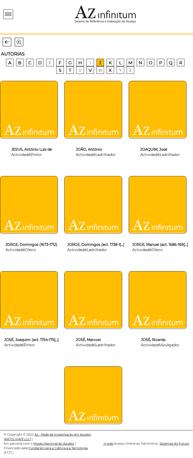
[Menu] (8, 14)
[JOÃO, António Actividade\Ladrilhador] (96, 141)
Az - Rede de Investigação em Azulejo (62, 434)
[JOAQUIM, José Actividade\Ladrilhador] (160, 141)
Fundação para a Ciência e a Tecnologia (58, 448)
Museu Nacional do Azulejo (53, 443)
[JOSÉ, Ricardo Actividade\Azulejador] (160, 331)
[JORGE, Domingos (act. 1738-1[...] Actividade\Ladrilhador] (95, 236)
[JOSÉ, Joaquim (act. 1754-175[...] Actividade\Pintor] (31, 331)
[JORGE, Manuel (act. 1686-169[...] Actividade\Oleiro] (160, 236)
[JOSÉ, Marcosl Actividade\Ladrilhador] (96, 331)
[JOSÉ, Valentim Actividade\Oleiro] (96, 426)
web (108, 443)
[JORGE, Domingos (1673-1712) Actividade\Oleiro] (31, 236)
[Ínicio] (37, 14)
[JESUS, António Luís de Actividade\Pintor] (31, 141)
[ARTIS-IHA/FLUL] (17, 439)
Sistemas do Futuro (174, 443)
